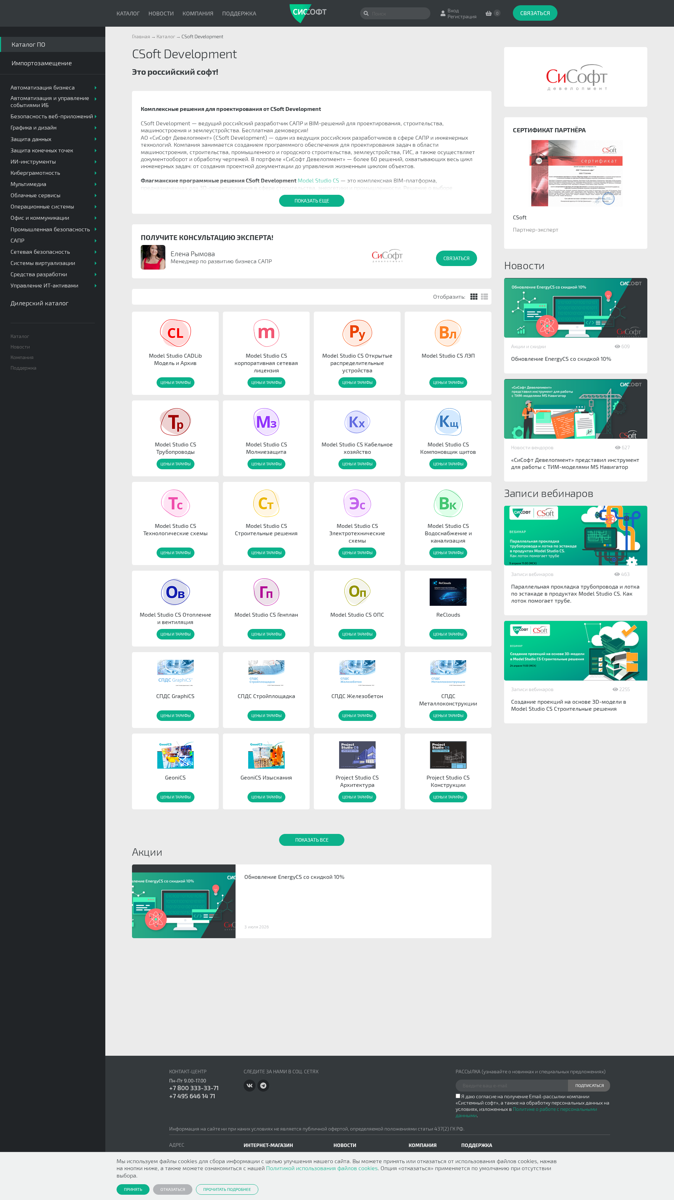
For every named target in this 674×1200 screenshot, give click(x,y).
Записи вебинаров (532, 574)
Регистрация (462, 16)
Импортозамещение (42, 63)
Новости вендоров (532, 447)
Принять (133, 1189)
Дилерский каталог (39, 303)
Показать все (312, 840)
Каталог (128, 13)
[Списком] (484, 296)
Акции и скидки (528, 346)
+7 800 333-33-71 (194, 1088)
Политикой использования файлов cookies (322, 1168)
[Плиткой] (473, 296)
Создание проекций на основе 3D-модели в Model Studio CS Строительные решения (568, 705)
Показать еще (312, 201)
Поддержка (239, 13)
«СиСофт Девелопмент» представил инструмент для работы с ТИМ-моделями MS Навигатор (575, 463)
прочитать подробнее (227, 1189)
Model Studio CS (318, 180)
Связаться (535, 12)
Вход (453, 10)
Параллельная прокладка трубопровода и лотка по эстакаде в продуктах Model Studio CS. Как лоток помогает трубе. (575, 593)
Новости (161, 13)
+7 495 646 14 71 (192, 1096)
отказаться (172, 1189)
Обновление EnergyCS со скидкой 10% (561, 358)
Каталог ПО (28, 44)
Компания (198, 13)
